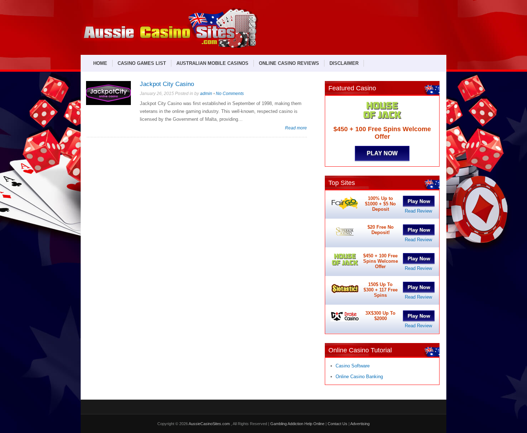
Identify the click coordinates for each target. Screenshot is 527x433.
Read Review (418, 211)
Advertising (360, 424)
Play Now (382, 153)
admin (206, 93)
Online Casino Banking (359, 376)
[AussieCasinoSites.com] (169, 47)
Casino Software (353, 365)
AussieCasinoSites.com (210, 424)
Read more (296, 127)
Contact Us (337, 424)
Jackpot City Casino (167, 84)
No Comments (230, 93)
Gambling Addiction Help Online (297, 424)
